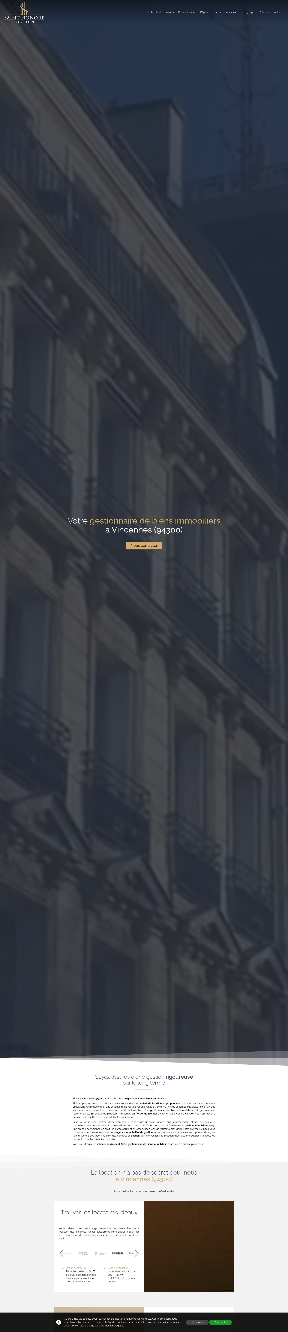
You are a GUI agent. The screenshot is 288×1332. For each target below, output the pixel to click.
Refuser (199, 1322)
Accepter (222, 1322)
